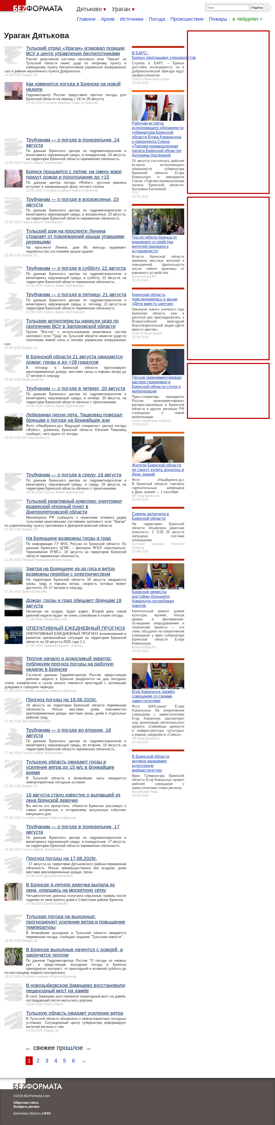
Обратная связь (26, 1103)
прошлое (70, 1047)
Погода (157, 19)
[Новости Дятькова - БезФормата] (32, 6)
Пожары (218, 19)
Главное (86, 19)
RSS (47, 1113)
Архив (108, 19)
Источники (131, 19)
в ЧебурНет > (248, 19)
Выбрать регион (26, 1107)
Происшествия (187, 19)
